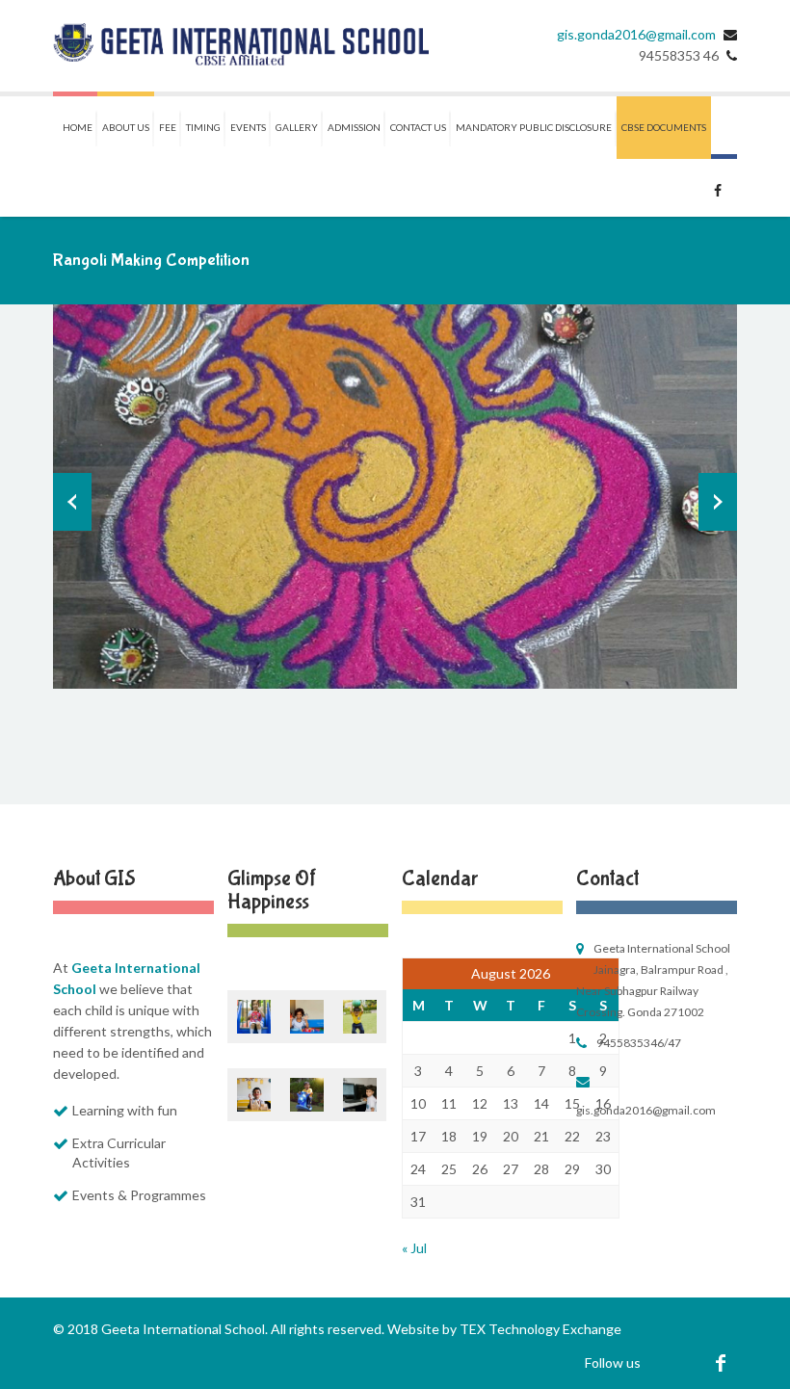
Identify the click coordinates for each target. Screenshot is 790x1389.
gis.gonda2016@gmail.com (636, 34)
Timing (203, 127)
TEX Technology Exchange (540, 1329)
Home (77, 127)
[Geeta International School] (241, 45)
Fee (167, 127)
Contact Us (418, 127)
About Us (125, 127)
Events (248, 127)
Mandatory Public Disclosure (534, 127)
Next (717, 502)
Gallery (297, 127)
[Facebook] (720, 1362)
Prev (72, 502)
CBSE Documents (663, 127)
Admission (354, 127)
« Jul (414, 1248)
